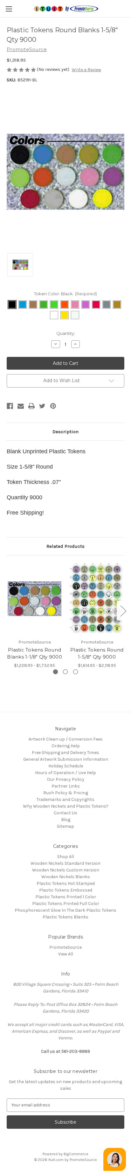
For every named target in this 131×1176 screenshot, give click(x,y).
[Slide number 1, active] (55, 671)
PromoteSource (65, 947)
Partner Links (66, 786)
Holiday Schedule (65, 766)
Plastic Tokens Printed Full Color (65, 903)
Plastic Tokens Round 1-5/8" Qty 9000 (96, 653)
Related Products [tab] (65, 546)
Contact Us (65, 813)
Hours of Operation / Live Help (65, 772)
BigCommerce (76, 1154)
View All (65, 954)
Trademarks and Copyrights (65, 799)
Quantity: (65, 333)
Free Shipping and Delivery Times (65, 752)
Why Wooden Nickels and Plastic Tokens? (65, 806)
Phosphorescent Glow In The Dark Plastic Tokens (65, 910)
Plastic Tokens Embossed (65, 890)
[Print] (31, 406)
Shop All (65, 856)
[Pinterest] (53, 406)
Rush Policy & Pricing (65, 792)
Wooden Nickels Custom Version (65, 870)
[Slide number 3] (75, 671)
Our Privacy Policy (65, 779)
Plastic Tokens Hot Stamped (66, 883)
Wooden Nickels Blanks (65, 876)
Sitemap (65, 826)
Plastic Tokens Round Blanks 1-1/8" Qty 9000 (34, 653)
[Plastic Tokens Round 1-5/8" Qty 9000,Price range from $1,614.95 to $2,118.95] (97, 598)
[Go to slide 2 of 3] (123, 610)
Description (65, 431)
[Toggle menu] (8, 9)
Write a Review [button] (86, 69)
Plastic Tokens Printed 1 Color (65, 897)
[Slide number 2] (65, 671)
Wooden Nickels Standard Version (65, 863)
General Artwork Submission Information (65, 759)
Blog (65, 819)
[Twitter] (42, 406)
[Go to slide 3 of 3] (8, 610)
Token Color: (65, 293)
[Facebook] (10, 406)
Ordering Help (66, 746)
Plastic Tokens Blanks (65, 917)
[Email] (20, 406)
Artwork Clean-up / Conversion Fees (66, 739)
